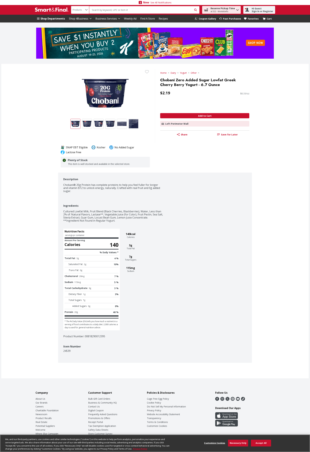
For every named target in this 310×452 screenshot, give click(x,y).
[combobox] (80, 10)
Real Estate (41, 422)
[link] (205, 19)
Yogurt (183, 72)
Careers (40, 406)
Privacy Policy (154, 410)
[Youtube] (238, 400)
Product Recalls (44, 418)
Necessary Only (238, 442)
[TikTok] (243, 400)
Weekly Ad (130, 18)
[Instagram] (222, 400)
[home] (52, 9)
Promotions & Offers (99, 418)
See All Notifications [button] (160, 2)
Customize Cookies (157, 425)
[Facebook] (217, 400)
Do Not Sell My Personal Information (166, 406)
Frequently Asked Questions (102, 414)
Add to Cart (205, 115)
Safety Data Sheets (98, 429)
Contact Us (94, 406)
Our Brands (41, 402)
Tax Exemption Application (102, 425)
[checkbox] (147, 72)
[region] (155, 443)
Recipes (163, 18)
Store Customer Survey (100, 433)
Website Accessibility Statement (163, 414)
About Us (40, 398)
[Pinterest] (233, 400)
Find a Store (147, 18)
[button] (237, 9)
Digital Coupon (96, 410)
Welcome (40, 429)
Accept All (261, 442)
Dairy (173, 72)
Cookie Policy (154, 402)
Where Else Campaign (47, 433)
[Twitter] (227, 400)
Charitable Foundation (47, 410)
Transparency (154, 418)
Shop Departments (53, 18)
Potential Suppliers (45, 425)
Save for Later (229, 134)
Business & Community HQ (102, 402)
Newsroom (41, 414)
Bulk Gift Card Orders (99, 398)
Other (194, 72)
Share (184, 134)
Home (163, 72)
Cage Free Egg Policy (158, 398)
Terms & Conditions (157, 422)
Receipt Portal (95, 422)
